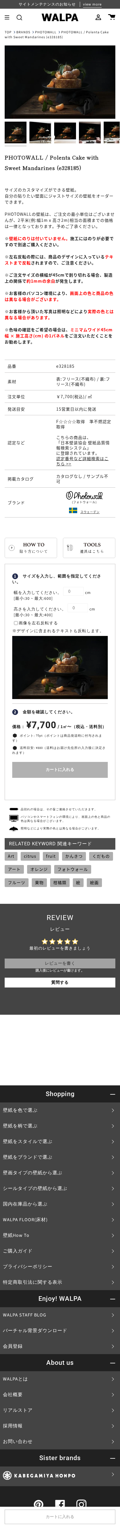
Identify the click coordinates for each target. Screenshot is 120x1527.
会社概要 (13, 1394)
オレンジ (39, 869)
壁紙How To (16, 1235)
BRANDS (23, 32)
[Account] (98, 17)
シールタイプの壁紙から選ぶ (35, 1188)
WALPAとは (15, 1379)
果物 (39, 882)
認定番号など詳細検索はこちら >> (82, 461)
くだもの (101, 856)
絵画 (94, 882)
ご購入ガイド (18, 1251)
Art (11, 856)
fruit (51, 856)
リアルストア (18, 1410)
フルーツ (16, 882)
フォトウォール (72, 869)
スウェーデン (90, 512)
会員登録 (13, 1346)
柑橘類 (59, 882)
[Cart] (111, 17)
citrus (30, 856)
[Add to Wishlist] (60, 787)
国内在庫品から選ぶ (25, 1204)
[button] (19, 17)
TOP (8, 32)
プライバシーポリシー (27, 1266)
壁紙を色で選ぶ (20, 1110)
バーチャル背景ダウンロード (35, 1330)
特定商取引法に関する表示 (32, 1282)
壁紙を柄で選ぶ (20, 1126)
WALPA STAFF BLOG (24, 1315)
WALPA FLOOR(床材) (25, 1220)
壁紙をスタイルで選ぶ (27, 1141)
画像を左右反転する (38, 623)
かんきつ (74, 856)
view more (92, 4)
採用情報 (13, 1426)
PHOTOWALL (46, 32)
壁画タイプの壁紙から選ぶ (32, 1173)
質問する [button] (60, 982)
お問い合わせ (18, 1441)
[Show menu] (9, 17)
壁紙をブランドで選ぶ (27, 1157)
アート (14, 869)
